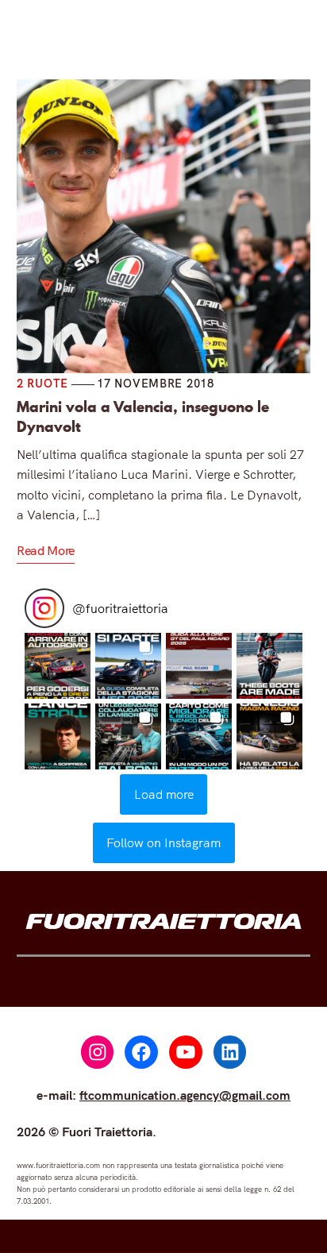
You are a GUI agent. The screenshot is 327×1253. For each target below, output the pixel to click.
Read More (46, 550)
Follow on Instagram (163, 842)
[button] (57, 666)
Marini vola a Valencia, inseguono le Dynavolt (143, 417)
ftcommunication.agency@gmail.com (184, 1095)
